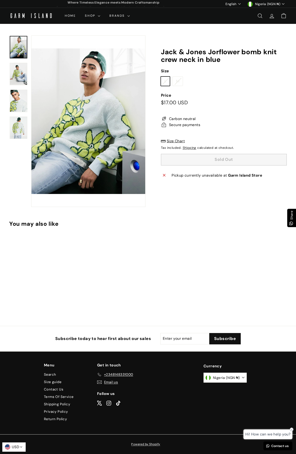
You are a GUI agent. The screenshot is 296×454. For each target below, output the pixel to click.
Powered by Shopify (145, 444)
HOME (70, 16)
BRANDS (117, 16)
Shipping (189, 148)
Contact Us (53, 389)
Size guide (53, 382)
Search (50, 374)
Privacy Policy (56, 411)
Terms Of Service (59, 396)
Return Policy (55, 419)
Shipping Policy (57, 404)
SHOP (91, 16)
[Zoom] (88, 121)
